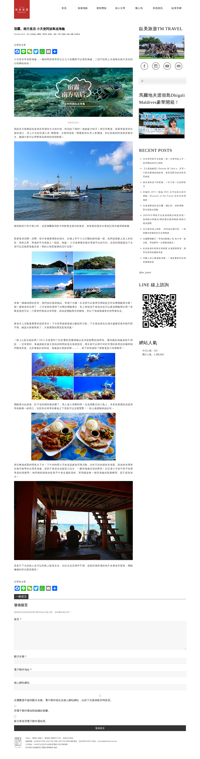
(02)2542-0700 (39, 741)
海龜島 (64, 34)
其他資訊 (158, 8)
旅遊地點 (83, 8)
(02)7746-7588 (52, 741)
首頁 (64, 8)
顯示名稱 (20, 656)
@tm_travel (145, 272)
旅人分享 (120, 8)
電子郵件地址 (23, 669)
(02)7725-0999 (64, 741)
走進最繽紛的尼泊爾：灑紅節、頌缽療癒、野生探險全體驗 (164, 207)
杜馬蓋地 (77, 34)
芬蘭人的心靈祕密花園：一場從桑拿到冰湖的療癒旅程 (164, 260)
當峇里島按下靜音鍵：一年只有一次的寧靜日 (164, 184)
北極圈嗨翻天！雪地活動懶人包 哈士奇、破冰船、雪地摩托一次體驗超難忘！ (164, 241)
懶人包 (139, 8)
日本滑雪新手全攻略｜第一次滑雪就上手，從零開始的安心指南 (164, 161)
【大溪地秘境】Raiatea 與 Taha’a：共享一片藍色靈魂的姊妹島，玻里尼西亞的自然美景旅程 (164, 172)
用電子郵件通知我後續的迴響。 (32, 710)
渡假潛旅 (102, 8)
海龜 (68, 34)
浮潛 (59, 34)
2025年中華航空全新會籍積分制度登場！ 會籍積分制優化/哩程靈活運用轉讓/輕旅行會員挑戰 (164, 219)
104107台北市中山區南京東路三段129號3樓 (51, 744)
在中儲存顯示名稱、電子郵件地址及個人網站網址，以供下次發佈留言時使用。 (63, 700)
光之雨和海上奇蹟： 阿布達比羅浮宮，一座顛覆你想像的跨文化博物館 (164, 231)
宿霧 (71, 34)
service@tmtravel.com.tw (107, 741)
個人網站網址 (22, 682)
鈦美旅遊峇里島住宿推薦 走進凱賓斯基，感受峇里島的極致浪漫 (164, 250)
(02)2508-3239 (84, 741)
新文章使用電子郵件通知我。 (31, 721)
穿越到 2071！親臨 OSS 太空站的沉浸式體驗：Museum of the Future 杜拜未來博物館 (164, 196)
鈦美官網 (177, 8)
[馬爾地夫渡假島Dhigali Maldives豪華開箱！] (161, 137)
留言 (18, 619)
